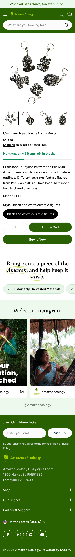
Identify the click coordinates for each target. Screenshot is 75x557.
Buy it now (37, 239)
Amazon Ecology (27, 550)
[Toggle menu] (5, 14)
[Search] (66, 25)
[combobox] (37, 25)
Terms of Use (50, 443)
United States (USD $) (24, 522)
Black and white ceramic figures (30, 214)
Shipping (9, 145)
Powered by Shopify (56, 550)
